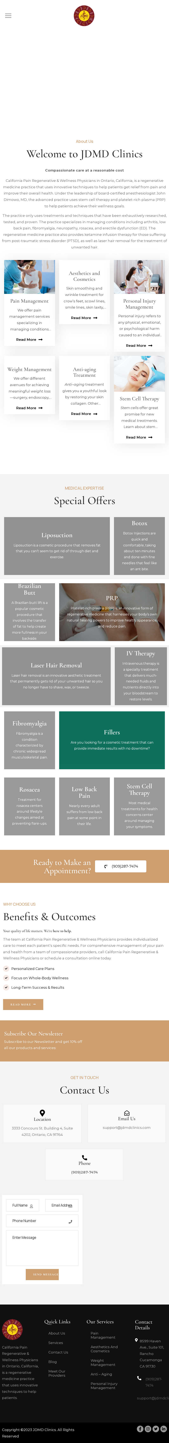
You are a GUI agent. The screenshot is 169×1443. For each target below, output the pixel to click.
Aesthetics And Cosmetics (104, 1349)
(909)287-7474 (84, 1172)
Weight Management (103, 1362)
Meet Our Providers (56, 1373)
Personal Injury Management (104, 1386)
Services (55, 1343)
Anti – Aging (101, 1374)
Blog (52, 1362)
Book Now (57, 557)
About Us (56, 1333)
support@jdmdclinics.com (127, 1128)
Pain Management (103, 1335)
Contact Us (58, 1352)
